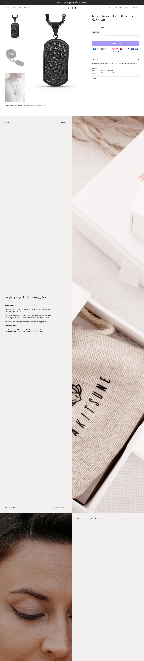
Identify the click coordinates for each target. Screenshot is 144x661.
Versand (102, 26)
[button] (119, 7)
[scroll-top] (140, 657)
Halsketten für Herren (16, 105)
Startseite (7, 105)
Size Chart (96, 32)
